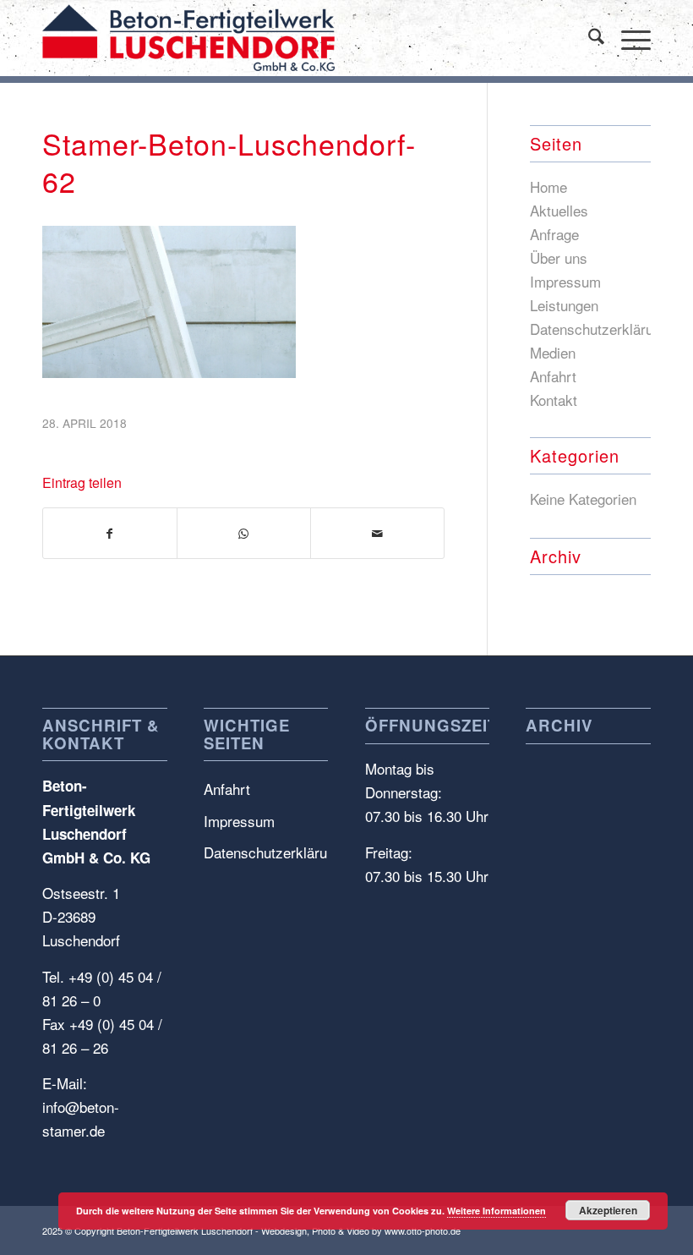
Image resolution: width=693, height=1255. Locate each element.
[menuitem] (587, 38)
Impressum (565, 281)
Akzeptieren (608, 1210)
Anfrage (554, 233)
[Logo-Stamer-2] (188, 38)
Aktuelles (559, 210)
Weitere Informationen (496, 1210)
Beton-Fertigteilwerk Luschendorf (185, 1230)
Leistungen (564, 304)
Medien (553, 352)
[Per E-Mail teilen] (377, 533)
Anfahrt (553, 375)
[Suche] (587, 38)
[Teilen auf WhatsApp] (243, 533)
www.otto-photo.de (423, 1230)
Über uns (558, 257)
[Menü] (627, 38)
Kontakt (553, 399)
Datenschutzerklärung (599, 328)
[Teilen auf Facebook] (110, 533)
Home (548, 186)
